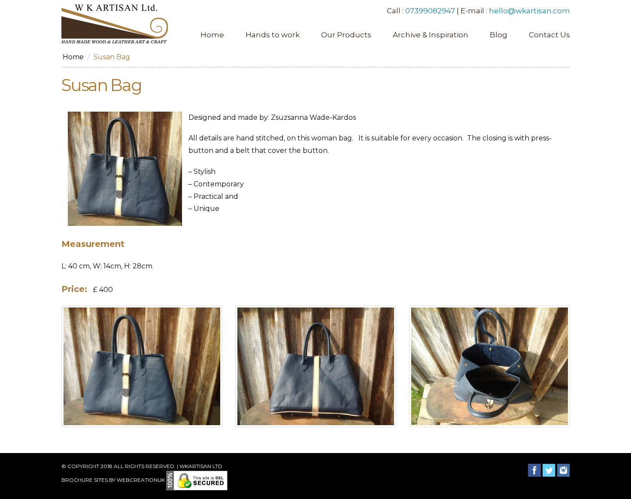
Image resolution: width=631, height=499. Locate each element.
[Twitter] (549, 470)
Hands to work (273, 34)
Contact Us (549, 34)
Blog (498, 34)
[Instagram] (563, 470)
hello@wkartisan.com (529, 10)
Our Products (346, 34)
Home (212, 34)
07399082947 (430, 10)
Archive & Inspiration (430, 34)
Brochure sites (84, 480)
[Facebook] (534, 470)
